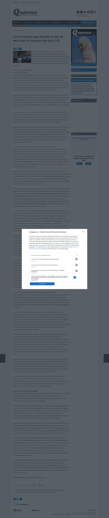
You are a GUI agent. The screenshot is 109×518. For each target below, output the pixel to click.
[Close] (84, 232)
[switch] (75, 259)
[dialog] (54, 259)
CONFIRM (42, 283)
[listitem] (54, 255)
